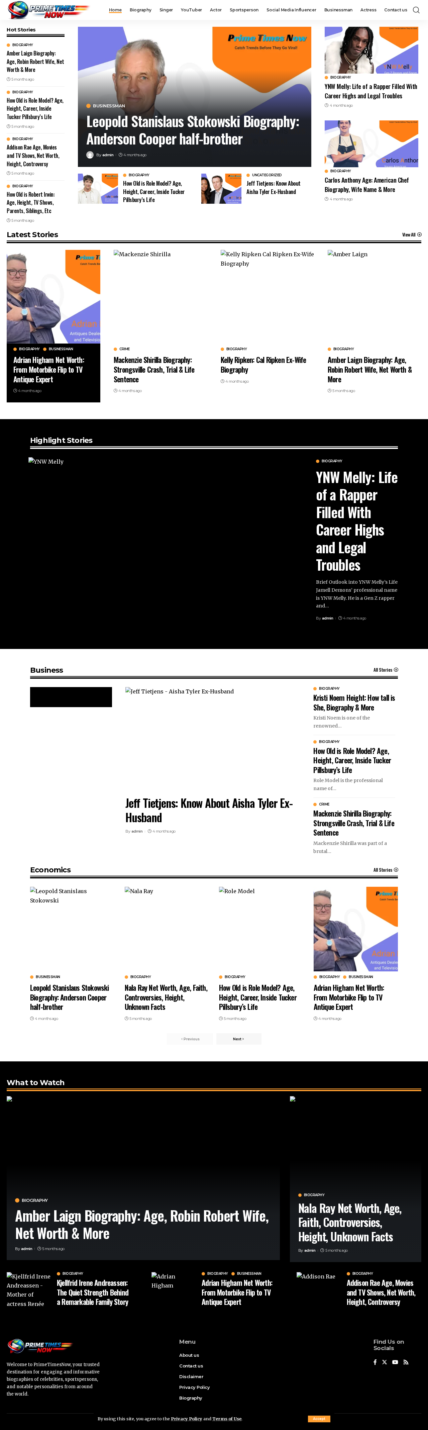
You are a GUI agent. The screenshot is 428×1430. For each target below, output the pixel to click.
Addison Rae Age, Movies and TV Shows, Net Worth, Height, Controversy (33, 155)
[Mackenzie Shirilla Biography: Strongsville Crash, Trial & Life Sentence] (160, 297)
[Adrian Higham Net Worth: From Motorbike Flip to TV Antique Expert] (53, 297)
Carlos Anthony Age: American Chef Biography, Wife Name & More (367, 184)
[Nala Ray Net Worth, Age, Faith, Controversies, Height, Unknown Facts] (167, 929)
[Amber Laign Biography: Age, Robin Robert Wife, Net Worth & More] (374, 297)
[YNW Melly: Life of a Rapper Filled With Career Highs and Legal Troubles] (371, 50)
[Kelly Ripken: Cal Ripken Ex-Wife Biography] (267, 297)
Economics (50, 869)
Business (46, 670)
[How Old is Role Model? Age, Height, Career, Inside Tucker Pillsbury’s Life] (98, 189)
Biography (22, 45)
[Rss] (406, 1362)
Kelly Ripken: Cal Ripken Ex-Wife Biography (263, 364)
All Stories (382, 669)
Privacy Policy (186, 1418)
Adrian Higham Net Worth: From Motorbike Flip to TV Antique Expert (48, 369)
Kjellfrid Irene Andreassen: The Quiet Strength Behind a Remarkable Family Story (92, 1292)
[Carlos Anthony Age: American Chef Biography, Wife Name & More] (371, 143)
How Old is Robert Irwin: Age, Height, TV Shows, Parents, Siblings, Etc (31, 202)
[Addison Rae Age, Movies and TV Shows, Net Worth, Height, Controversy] (319, 1289)
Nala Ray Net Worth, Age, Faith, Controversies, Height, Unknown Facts (166, 997)
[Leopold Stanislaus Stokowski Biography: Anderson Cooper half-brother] (72, 929)
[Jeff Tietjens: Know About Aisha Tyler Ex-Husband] (221, 189)
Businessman (109, 106)
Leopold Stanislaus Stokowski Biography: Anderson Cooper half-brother (192, 129)
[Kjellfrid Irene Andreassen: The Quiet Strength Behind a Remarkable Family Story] (29, 1289)
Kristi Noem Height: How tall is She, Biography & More (354, 702)
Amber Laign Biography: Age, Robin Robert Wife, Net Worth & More (35, 61)
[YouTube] (395, 1362)
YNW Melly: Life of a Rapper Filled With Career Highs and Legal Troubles (371, 90)
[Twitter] (384, 1362)
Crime (124, 349)
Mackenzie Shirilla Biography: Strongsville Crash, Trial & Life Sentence (154, 369)
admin (108, 155)
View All (409, 234)
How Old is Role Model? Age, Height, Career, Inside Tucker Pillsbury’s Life (35, 108)
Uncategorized (267, 175)
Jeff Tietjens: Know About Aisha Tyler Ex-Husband (273, 187)
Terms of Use (226, 1418)
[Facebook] (375, 1362)
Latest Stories (32, 234)
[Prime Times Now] (49, 10)
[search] (416, 10)
